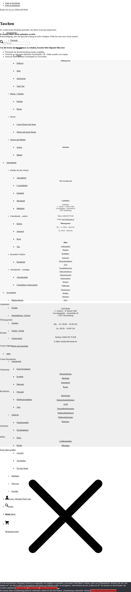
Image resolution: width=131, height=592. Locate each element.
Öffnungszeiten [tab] (6, 320)
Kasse (65, 300)
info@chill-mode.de (68, 219)
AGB (65, 265)
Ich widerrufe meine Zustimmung (103, 591)
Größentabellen (65, 246)
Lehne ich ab (33, 588)
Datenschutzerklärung (65, 261)
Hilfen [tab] (2, 437)
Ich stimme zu (21, 588)
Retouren (65, 282)
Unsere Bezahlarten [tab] (8, 359)
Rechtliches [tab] (4, 391)
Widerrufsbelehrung (65, 271)
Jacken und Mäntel (17, 140)
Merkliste (65, 293)
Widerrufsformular (65, 275)
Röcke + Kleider (17, 94)
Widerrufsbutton (65, 278)
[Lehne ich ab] (58, 588)
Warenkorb (65, 297)
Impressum (65, 258)
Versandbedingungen (65, 268)
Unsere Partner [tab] (6, 346)
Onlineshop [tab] (4, 370)
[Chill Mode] (19, 23)
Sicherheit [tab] (4, 426)
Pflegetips (66, 250)
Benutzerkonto (65, 290)
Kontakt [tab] (3, 333)
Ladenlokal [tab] (4, 304)
